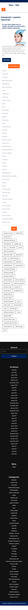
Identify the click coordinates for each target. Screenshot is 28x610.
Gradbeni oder (5, 93)
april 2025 (14, 393)
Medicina (4, 133)
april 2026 (14, 372)
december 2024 (14, 403)
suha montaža (13, 308)
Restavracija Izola (6, 172)
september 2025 (14, 382)
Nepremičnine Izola (6, 146)
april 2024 (14, 423)
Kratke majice (5, 120)
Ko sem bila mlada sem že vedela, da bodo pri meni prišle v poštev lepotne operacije (14, 26)
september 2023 (14, 441)
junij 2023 (14, 449)
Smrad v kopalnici (6, 189)
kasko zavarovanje (8, 254)
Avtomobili (4, 77)
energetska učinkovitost (9, 240)
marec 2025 (14, 395)
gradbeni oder (17, 244)
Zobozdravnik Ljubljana (7, 218)
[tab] (3, 9)
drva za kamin (7, 236)
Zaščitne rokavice (6, 215)
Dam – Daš (14, 5)
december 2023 (14, 433)
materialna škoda (8, 265)
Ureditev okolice (6, 209)
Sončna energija (6, 192)
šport (5, 330)
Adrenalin (4, 70)
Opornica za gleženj (7, 153)
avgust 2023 (14, 443)
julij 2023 (14, 446)
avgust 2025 (14, 385)
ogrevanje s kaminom (9, 276)
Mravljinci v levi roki (6, 139)
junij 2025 (14, 388)
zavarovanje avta (8, 326)
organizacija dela (8, 279)
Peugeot (4, 156)
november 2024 (14, 405)
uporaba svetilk (7, 315)
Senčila (4, 186)
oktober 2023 (14, 438)
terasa (18, 312)
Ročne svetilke (5, 179)
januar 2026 (14, 377)
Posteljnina (5, 159)
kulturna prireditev (8, 261)
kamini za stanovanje (9, 251)
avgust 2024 (14, 413)
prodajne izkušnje (8, 294)
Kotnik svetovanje (14, 258)
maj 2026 (14, 370)
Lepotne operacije (6, 126)
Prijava (14, 467)
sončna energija (17, 305)
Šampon (4, 182)
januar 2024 (14, 431)
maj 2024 (14, 421)
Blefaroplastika (5, 83)
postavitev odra (7, 287)
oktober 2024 (14, 408)
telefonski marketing (9, 312)
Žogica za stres (6, 222)
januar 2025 (14, 400)
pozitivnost (17, 287)
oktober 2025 (14, 380)
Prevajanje (4, 166)
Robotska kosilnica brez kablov (9, 176)
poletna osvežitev (19, 279)
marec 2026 (14, 375)
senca (18, 301)
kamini (20, 247)
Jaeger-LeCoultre (6, 100)
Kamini (3, 103)
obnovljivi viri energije (9, 272)
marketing (18, 261)
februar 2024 (14, 428)
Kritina (3, 123)
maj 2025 (14, 390)
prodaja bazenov (18, 290)
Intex (5, 247)
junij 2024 (14, 418)
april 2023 (14, 454)
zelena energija (19, 326)
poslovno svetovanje (19, 283)
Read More (7, 60)
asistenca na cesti (8, 233)
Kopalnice (4, 116)
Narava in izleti (5, 143)
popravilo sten (7, 283)
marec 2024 (14, 426)
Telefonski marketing (7, 199)
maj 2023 (14, 451)
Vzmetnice (4, 212)
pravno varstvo (7, 290)
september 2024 (14, 410)
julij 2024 (14, 415)
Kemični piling (5, 110)
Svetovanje (5, 195)
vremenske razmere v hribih (10, 323)
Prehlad (4, 162)
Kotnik (5, 258)
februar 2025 (14, 398)
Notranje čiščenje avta (7, 149)
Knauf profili (5, 113)
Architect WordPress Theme (10, 603)
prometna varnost (8, 297)
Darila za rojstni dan (7, 87)
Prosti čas (4, 169)
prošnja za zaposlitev (9, 301)
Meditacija (4, 136)
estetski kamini (7, 244)
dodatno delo (19, 233)
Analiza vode (5, 74)
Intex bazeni (5, 97)
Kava (3, 107)
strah (5, 308)
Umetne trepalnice (6, 205)
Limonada (4, 130)
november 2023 (14, 436)
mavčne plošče (19, 265)
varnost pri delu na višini (9, 319)
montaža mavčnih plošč (9, 269)
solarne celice (7, 305)
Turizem (4, 202)
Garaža (4, 90)
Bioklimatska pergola (7, 80)
